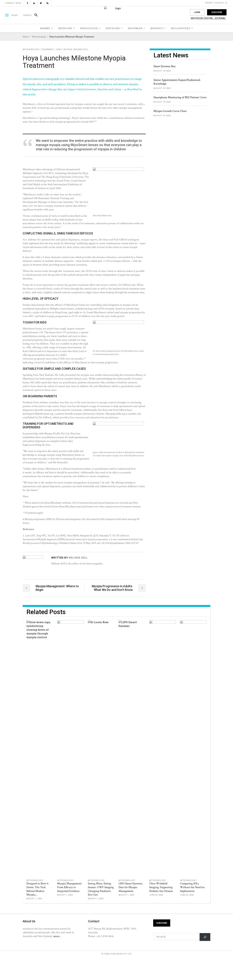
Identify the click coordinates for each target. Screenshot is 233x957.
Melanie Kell (81, 49)
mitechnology (39, 36)
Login (197, 12)
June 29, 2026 (156, 895)
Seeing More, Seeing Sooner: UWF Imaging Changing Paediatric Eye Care (101, 889)
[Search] (35, 15)
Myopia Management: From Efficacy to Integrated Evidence (69, 887)
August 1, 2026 (34, 899)
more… (57, 936)
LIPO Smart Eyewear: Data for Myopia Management (131, 887)
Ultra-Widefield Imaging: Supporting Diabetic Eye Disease (161, 887)
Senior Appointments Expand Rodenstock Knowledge (177, 82)
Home (26, 36)
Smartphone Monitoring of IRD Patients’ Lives (180, 97)
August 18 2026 (162, 71)
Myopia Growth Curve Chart (170, 111)
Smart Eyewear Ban (165, 66)
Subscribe (216, 12)
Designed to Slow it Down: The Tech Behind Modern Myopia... (37, 889)
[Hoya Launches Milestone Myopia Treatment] (33, 565)
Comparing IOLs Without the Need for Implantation (192, 887)
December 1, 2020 (51, 49)
